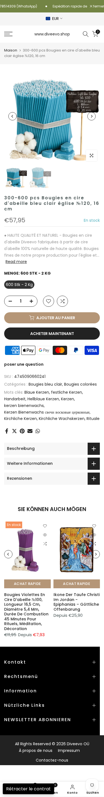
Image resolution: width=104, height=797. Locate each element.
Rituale (93, 418)
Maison (10, 50)
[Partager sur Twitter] (14, 431)
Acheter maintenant (52, 333)
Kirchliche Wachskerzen (62, 418)
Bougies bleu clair (45, 384)
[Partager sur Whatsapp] (37, 431)
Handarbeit (15, 399)
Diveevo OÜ (78, 744)
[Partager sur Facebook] (6, 431)
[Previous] (12, 116)
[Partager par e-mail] (29, 431)
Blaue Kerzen (36, 392)
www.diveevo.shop (52, 34)
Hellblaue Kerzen (43, 399)
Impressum (69, 750)
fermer (98, 6)
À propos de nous (35, 750)
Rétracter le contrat (28, 789)
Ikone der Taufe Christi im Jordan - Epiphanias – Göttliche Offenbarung (77, 602)
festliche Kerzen (66, 392)
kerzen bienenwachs (24, 405)
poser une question (24, 364)
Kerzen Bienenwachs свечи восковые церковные (47, 412)
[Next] (91, 116)
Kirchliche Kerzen (20, 418)
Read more (16, 261)
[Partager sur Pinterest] (22, 431)
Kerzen (67, 399)
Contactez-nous (52, 760)
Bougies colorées (80, 384)
